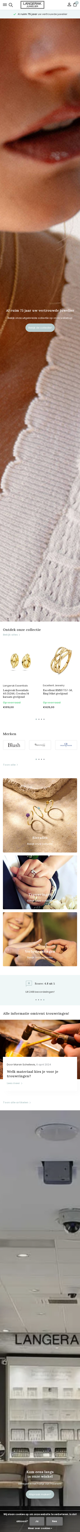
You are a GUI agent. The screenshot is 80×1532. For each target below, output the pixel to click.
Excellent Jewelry (53, 685)
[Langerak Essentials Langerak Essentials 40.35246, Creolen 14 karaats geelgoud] (20, 661)
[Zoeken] (10, 5)
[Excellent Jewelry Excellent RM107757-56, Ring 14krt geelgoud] (60, 661)
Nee (54, 1521)
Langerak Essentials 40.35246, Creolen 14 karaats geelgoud (16, 694)
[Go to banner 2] (40, 882)
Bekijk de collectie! (40, 328)
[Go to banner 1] (40, 815)
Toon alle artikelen (15, 1102)
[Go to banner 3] (40, 939)
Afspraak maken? (40, 1494)
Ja (36, 1521)
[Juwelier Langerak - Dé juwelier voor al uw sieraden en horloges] (40, 5)
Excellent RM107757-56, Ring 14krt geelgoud (58, 692)
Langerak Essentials (15, 685)
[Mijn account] (69, 5)
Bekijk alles (10, 635)
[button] (36, 719)
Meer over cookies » (40, 1528)
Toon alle (9, 765)
